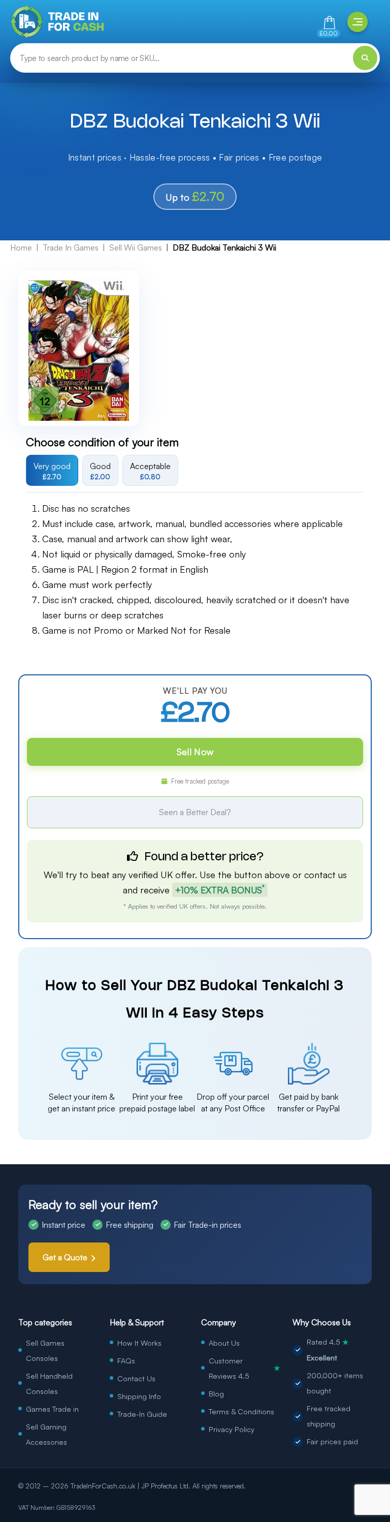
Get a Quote (65, 1257)
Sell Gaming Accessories (46, 1434)
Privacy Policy (231, 1429)
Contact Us (136, 1378)
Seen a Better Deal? (195, 812)
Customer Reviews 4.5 (244, 1368)
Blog (216, 1393)
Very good (52, 470)
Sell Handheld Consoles (49, 1383)
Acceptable (150, 470)
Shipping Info (139, 1396)
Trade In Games (71, 247)
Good (100, 470)
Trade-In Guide (142, 1413)
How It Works (139, 1342)
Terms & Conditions (241, 1411)
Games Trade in (52, 1408)
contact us (325, 874)
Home (21, 247)
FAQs (126, 1360)
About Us (224, 1342)
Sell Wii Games (135, 247)
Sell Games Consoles (45, 1350)
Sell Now (195, 751)
